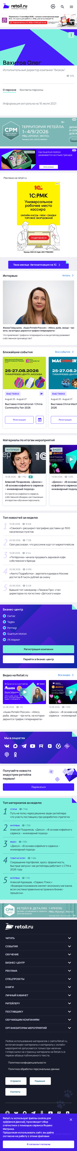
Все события (62, 351)
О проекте (15, 1080)
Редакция (40, 1080)
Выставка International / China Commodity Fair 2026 (23, 405)
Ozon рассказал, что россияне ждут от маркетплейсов (41, 544)
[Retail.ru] (23, 6)
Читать (66, 275)
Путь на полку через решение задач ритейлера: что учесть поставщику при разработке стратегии (40, 815)
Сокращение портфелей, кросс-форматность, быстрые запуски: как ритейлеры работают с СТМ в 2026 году (40, 865)
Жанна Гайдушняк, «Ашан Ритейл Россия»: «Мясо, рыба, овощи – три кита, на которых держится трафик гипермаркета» (38, 329)
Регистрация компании (38, 649)
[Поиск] (62, 6)
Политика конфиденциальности (27, 1062)
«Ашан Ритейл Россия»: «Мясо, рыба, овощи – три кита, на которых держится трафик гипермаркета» (24, 715)
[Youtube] (32, 746)
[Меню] (71, 6)
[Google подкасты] (66, 746)
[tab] (9, 90)
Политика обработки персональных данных (33, 1069)
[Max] (25, 1113)
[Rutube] (41, 746)
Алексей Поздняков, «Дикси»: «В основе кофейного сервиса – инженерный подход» (24, 485)
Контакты (15, 1091)
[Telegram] (24, 746)
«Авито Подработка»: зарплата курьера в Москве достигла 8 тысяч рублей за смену (38, 575)
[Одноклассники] (15, 754)
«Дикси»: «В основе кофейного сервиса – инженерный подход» (35, 847)
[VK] (6, 746)
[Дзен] (49, 746)
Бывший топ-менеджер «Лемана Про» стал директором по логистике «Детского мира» (35, 591)
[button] (38, 938)
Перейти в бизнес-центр (38, 659)
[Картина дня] (53, 6)
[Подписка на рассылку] (7, 1113)
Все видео (64, 675)
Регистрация (19, 420)
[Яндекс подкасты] (58, 746)
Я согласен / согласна (38, 1144)
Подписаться (39, 787)
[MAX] (15, 746)
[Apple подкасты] (6, 754)
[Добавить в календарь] (40, 420)
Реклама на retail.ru (15, 178)
